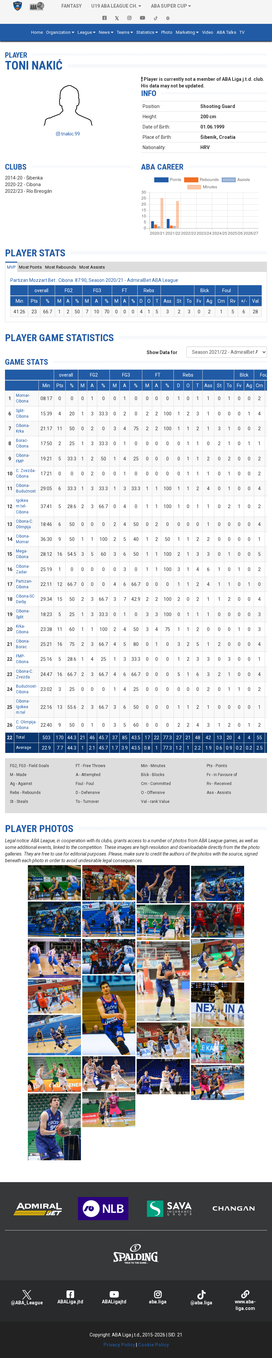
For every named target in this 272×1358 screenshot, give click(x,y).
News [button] (104, 32)
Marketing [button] (185, 32)
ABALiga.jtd (70, 1301)
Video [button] (207, 32)
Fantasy (71, 6)
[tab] (11, 267)
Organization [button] (58, 32)
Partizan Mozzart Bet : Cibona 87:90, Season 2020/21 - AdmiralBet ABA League (94, 280)
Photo (166, 32)
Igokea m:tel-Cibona (22, 506)
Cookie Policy (153, 1344)
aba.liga (158, 1301)
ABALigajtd (114, 1301)
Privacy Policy (119, 1344)
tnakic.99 (70, 133)
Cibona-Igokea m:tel (23, 707)
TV (241, 32)
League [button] (85, 32)
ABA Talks (226, 32)
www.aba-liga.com (245, 1305)
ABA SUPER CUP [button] (169, 6)
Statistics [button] (145, 32)
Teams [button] (123, 32)
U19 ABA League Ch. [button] (114, 6)
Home (37, 32)
